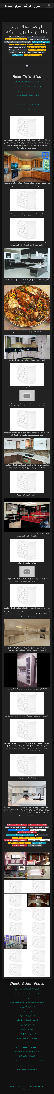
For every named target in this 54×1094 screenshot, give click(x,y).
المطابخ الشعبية (27, 1011)
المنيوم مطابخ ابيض (27, 1033)
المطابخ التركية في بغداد (15, 827)
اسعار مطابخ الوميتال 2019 (27, 108)
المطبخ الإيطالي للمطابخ (27, 1020)
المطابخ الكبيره (38, 843)
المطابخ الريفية (27, 1065)
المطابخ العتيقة (27, 1042)
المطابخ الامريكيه (27, 1006)
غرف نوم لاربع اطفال (17, 52)
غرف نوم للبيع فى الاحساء (38, 39)
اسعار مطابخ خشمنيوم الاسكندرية (27, 86)
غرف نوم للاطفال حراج (17, 36)
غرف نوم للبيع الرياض (35, 44)
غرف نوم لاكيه (17, 55)
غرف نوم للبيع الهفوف (36, 36)
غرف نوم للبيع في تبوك (18, 50)
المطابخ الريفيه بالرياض (27, 1074)
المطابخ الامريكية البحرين (38, 827)
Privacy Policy (37, 1086)
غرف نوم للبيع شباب (17, 44)
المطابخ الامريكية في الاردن (19, 843)
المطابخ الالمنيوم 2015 (27, 1047)
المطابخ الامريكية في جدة (18, 830)
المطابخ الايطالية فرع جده (27, 989)
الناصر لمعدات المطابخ (27, 832)
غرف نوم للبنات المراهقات (16, 39)
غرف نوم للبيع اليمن (17, 47)
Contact (21, 1086)
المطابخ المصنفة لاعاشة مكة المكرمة (27, 837)
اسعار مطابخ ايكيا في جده (27, 95)
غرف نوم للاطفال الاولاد (35, 52)
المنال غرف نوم (27, 1024)
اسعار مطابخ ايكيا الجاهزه (27, 104)
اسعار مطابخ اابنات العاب (27, 82)
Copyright (27, 1089)
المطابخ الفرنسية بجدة (38, 824)
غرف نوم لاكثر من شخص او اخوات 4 (17, 42)
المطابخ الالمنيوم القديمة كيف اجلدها (27, 1060)
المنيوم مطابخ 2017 (37, 830)
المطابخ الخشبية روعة (27, 1069)
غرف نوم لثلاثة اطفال (37, 50)
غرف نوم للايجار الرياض (36, 47)
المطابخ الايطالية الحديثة (38, 840)
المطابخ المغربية (19, 845)
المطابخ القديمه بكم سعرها (15, 840)
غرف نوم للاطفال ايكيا (40, 42)
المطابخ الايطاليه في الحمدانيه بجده (27, 1002)
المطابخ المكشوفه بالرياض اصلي (27, 993)
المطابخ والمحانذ (27, 1056)
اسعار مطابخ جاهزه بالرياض (27, 99)
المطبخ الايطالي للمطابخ (16, 824)
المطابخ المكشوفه (27, 1015)
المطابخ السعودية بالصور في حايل (20, 835)
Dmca (12, 1086)
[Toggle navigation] (49, 5)
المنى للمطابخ (27, 998)
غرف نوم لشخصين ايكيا (33, 55)
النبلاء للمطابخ (41, 835)
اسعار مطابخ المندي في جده (27, 91)
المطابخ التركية (35, 845)
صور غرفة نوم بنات (23, 5)
